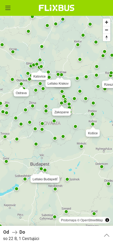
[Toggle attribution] (107, 220)
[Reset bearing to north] (106, 37)
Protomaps (68, 220)
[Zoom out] (106, 30)
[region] (56, 122)
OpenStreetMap (91, 220)
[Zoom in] (106, 22)
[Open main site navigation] (8, 8)
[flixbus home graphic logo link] (56, 8)
